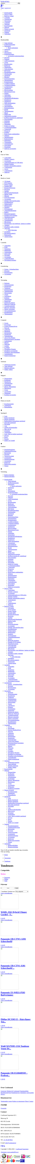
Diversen (6, 57)
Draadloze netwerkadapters (12, 352)
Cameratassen (8, 167)
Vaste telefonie (8, 43)
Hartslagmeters (8, 289)
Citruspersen (7, 104)
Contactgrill (7, 129)
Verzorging (7, 21)
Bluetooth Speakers (9, 214)
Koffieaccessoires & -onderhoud (13, 118)
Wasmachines (8, 378)
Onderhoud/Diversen (10, 451)
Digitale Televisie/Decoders (12, 201)
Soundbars (7, 231)
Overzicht (3, 1108)
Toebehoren (7, 405)
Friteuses (6, 59)
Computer (7, 22)
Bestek (6, 109)
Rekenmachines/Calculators (12, 339)
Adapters (6, 225)
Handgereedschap (9, 459)
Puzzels (6, 439)
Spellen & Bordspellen (10, 427)
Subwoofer (7, 254)
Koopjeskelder (8, 26)
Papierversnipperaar (10, 355)
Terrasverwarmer (9, 456)
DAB (5, 247)
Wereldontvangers (9, 217)
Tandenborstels (8, 291)
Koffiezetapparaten (9, 44)
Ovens (6, 62)
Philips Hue (7, 114)
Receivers (7, 189)
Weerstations (7, 52)
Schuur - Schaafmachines (11, 269)
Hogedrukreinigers (9, 449)
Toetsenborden (8, 336)
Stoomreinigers (8, 80)
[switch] (4, 1161)
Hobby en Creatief (9, 440)
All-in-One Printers (9, 338)
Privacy (3, 1094)
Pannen (6, 93)
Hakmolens (7, 140)
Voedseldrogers (8, 144)
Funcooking (7, 145)
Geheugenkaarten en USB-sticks (13, 162)
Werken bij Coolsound (13, 1091)
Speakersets (7, 334)
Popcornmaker (8, 119)
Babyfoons (7, 70)
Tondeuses (7, 288)
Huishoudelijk (8, 13)
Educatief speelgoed (10, 422)
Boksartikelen (8, 407)
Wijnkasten (7, 393)
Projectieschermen (9, 197)
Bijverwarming (8, 90)
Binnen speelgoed (9, 419)
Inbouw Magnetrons (10, 386)
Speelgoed (7, 30)
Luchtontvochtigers (9, 85)
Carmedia (7, 17)
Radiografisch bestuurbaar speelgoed (14, 421)
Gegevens (3, 1091)
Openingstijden (24, 1091)
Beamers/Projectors (9, 188)
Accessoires (7, 161)
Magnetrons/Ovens (9, 91)
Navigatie (7, 255)
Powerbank (7, 325)
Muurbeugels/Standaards (11, 192)
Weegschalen (8, 293)
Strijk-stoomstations (9, 103)
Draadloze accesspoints (11, 351)
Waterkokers (7, 67)
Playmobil (7, 424)
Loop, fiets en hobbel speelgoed (13, 434)
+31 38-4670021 (8, 1140)
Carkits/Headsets (9, 258)
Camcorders (7, 157)
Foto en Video (8, 14)
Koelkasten (7, 380)
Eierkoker (7, 121)
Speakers (6, 207)
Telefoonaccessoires (10, 364)
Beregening (7, 453)
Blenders (6, 77)
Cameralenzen (8, 170)
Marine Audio (8, 194)
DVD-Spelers (8, 183)
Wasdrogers (7, 382)
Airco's (6, 51)
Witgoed (6, 27)
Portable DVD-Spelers (10, 215)
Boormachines (8, 272)
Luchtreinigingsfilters (10, 127)
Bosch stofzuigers (13, 48)
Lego (5, 416)
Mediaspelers (8, 205)
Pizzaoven (7, 131)
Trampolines (7, 432)
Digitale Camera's (9, 159)
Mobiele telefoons (9, 368)
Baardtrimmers (8, 312)
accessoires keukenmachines (16, 56)
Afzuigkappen (8, 383)
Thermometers (8, 314)
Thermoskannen (8, 111)
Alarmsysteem (8, 236)
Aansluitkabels (8, 220)
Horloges (7, 283)
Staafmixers (7, 101)
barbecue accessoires (10, 148)
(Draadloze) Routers (10, 349)
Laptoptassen (8, 341)
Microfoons (7, 222)
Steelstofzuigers (8, 137)
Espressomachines (9, 78)
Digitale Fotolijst (9, 164)
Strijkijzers (7, 49)
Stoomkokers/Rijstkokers (11, 98)
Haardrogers (7, 286)
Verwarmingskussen (10, 311)
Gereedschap (8, 19)
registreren (7, 8)
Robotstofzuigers (9, 108)
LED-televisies (8, 218)
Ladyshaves (7, 296)
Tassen (6, 294)
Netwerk (6, 328)
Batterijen (7, 122)
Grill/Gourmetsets (9, 61)
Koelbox (6, 132)
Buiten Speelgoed (9, 418)
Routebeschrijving (6, 1092)
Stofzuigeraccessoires (10, 116)
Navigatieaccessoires (10, 260)
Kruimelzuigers (8, 82)
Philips (6, 879)
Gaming (6, 346)
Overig (6, 323)
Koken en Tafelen (9, 126)
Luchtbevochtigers (9, 83)
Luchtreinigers (8, 87)
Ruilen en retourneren (18, 1101)
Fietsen (6, 466)
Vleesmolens (8, 142)
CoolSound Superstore (22, 1149)
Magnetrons (7, 388)
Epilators (6, 298)
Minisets (6, 196)
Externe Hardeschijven (10, 326)
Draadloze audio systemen (11, 227)
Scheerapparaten (9, 285)
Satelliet (6, 191)
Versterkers (7, 249)
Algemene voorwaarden (27, 1092)
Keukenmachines (9, 54)
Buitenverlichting (9, 475)
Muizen (6, 342)
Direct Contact (29, 1101)
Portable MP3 (8, 186)
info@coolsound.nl (10, 1143)
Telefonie (7, 24)
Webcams (7, 344)
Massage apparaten (9, 307)
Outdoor (6, 32)
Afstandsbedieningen (10, 210)
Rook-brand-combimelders (11, 134)
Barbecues (7, 65)
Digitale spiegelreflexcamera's (12, 166)
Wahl (5, 881)
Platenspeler (7, 235)
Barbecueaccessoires (10, 464)
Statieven (7, 172)
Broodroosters (8, 64)
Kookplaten (7, 385)
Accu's (6, 169)
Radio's (6, 212)
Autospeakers (8, 252)
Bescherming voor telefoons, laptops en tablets (17, 223)
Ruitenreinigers (8, 139)
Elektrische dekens (9, 302)
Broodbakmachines (9, 72)
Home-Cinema (8, 184)
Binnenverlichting (9, 476)
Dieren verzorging (9, 309)
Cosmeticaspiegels (9, 306)
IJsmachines (7, 96)
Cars (5, 426)
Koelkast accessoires (10, 395)
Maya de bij (7, 429)
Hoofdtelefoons (8, 202)
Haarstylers (7, 301)
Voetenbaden (8, 299)
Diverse (6, 435)
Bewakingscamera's (10, 233)
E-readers (7, 347)
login (2, 8)
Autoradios (7, 245)
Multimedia (7, 250)
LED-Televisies (12, 230)
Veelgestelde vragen (6, 1101)
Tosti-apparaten (8, 69)
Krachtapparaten (9, 404)
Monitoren (7, 331)
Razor (6, 437)
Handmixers (7, 100)
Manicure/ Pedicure (9, 304)
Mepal (6, 113)
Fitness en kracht (9, 29)
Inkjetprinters (8, 333)
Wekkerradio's (8, 204)
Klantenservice (15, 1092)
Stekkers (6, 135)
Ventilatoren (7, 88)
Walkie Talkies (8, 369)
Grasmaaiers (7, 457)
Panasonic (7, 877)
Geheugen (7, 329)
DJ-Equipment (8, 209)
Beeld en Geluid (9, 16)
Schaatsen (7, 431)
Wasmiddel (7, 124)
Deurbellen (7, 147)
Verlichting (7, 34)
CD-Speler (7, 181)
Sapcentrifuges (8, 106)
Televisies (7, 228)
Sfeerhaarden (8, 74)
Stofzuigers (7, 46)
